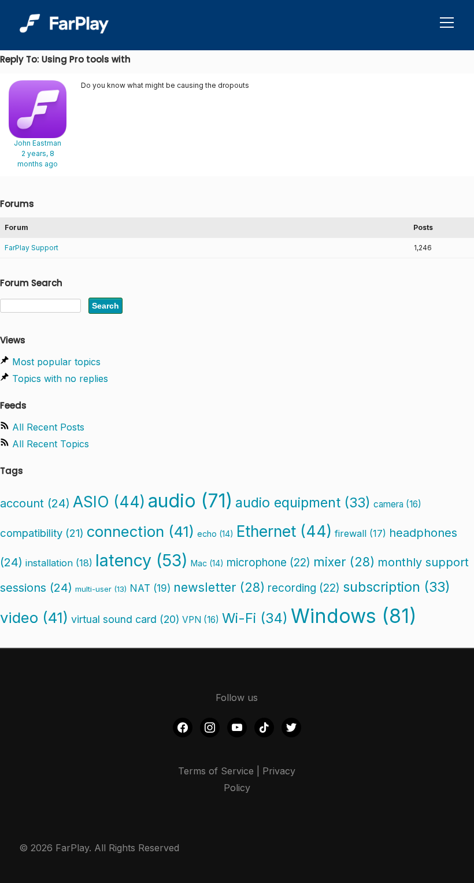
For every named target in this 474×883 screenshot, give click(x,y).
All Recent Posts (48, 427)
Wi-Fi (255, 618)
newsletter (219, 587)
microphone (268, 562)
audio (190, 500)
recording (304, 588)
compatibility (42, 532)
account (35, 503)
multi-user (101, 588)
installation (58, 563)
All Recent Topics (50, 444)
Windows (354, 616)
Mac (207, 563)
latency (141, 560)
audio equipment (303, 502)
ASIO (109, 501)
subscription (396, 586)
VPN (200, 619)
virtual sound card (125, 619)
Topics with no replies (60, 378)
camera (397, 504)
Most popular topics (56, 362)
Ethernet (284, 531)
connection (140, 531)
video (34, 617)
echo (215, 534)
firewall (360, 533)
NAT (150, 588)
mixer (344, 561)
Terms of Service (216, 771)
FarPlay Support (31, 247)
